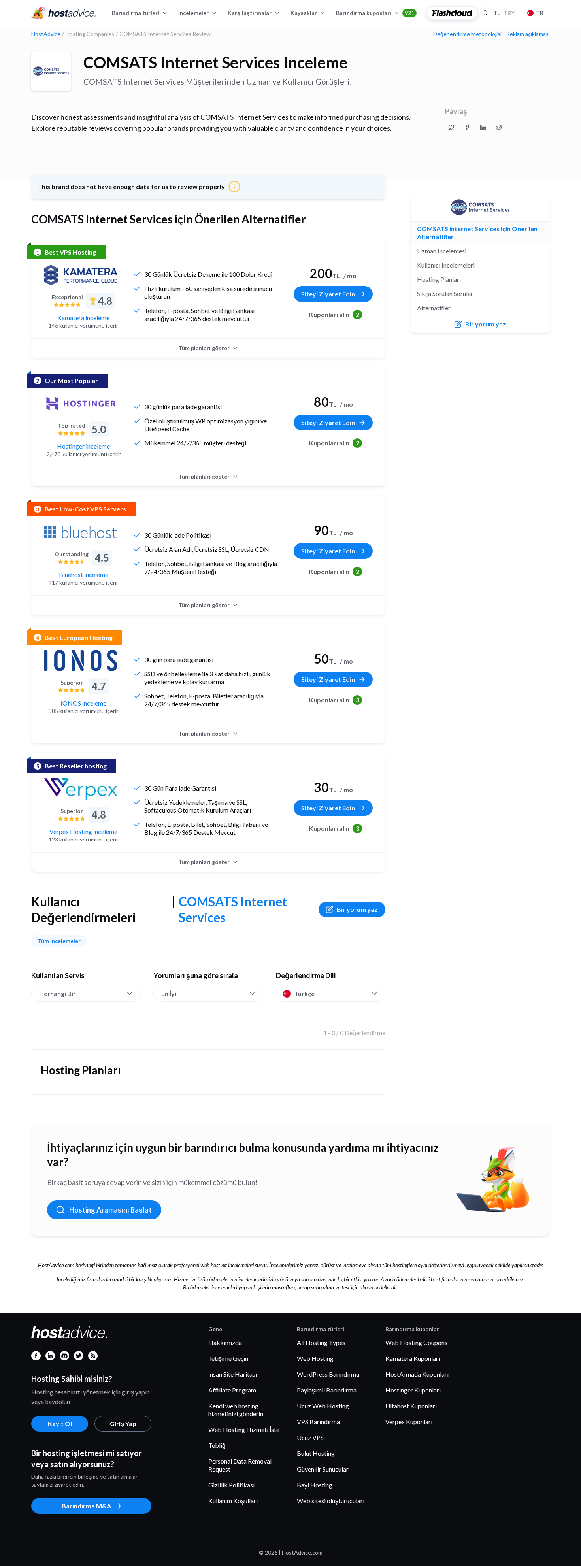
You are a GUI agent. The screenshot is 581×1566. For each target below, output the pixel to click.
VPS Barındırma (318, 1421)
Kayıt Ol (60, 1423)
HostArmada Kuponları (417, 1374)
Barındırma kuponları (375, 12)
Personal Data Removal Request (240, 1465)
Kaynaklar (303, 12)
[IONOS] (80, 660)
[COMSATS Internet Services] (51, 71)
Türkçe (304, 993)
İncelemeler (193, 12)
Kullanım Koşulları (233, 1500)
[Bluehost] (80, 532)
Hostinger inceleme (83, 446)
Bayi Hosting (314, 1485)
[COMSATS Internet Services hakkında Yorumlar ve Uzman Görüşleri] (451, 127)
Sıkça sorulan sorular (445, 293)
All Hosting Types (321, 1342)
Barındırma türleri (135, 12)
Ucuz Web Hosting (323, 1405)
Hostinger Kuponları (413, 1390)
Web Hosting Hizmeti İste (243, 1429)
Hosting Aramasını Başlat (110, 1210)
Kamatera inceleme (83, 317)
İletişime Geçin (228, 1358)
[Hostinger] (80, 403)
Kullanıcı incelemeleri (446, 265)
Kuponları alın (334, 314)
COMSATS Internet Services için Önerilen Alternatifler (477, 232)
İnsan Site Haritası (232, 1374)
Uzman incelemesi (441, 251)
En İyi (168, 993)
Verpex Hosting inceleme (83, 831)
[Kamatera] (80, 275)
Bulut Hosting (316, 1453)
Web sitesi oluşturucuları (330, 1500)
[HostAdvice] (63, 13)
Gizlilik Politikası (231, 1485)
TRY (504, 12)
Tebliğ (217, 1445)
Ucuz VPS (310, 1437)
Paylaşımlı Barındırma (327, 1390)
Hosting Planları (439, 279)
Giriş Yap (123, 1423)
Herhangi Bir (57, 993)
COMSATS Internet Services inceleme (215, 62)
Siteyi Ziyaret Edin (328, 294)
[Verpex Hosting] (80, 789)
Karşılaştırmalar (250, 12)
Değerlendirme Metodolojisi (467, 34)
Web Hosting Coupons (416, 1342)
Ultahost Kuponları (411, 1405)
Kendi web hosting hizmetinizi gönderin (235, 1409)
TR (539, 12)
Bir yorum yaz (357, 909)
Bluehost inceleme (83, 574)
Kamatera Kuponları (412, 1358)
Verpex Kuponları (408, 1421)
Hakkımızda (225, 1342)
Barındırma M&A (86, 1505)
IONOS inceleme (83, 703)
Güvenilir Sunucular (323, 1469)
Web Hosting (315, 1358)
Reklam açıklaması (528, 34)
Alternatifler (434, 307)
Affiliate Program (232, 1390)
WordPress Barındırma (328, 1374)
